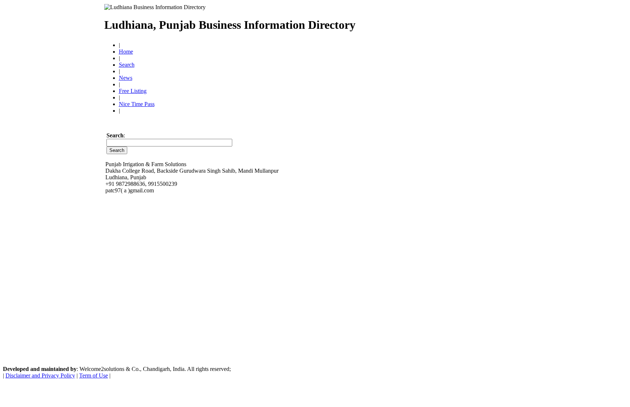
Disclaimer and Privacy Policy (40, 375)
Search (127, 65)
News (125, 78)
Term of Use (93, 375)
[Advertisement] (440, 22)
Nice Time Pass (137, 104)
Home (126, 51)
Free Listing (133, 91)
